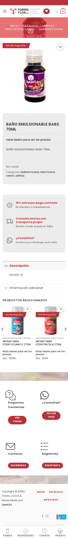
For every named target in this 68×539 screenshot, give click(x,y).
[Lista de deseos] (46, 11)
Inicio (14, 26)
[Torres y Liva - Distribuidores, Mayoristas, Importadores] (24, 11)
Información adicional (26, 288)
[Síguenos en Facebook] (42, 516)
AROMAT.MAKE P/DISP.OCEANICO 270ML (17, 343)
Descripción (19, 266)
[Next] (65, 336)
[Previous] (3, 336)
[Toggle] (6, 265)
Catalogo (30, 26)
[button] (5, 11)
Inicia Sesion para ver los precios (28, 140)
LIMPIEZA (48, 26)
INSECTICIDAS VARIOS (20, 29)
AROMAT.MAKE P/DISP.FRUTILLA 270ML (49, 343)
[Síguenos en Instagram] (47, 516)
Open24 (7, 504)
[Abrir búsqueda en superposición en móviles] (56, 11)
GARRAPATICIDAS (51, 29)
